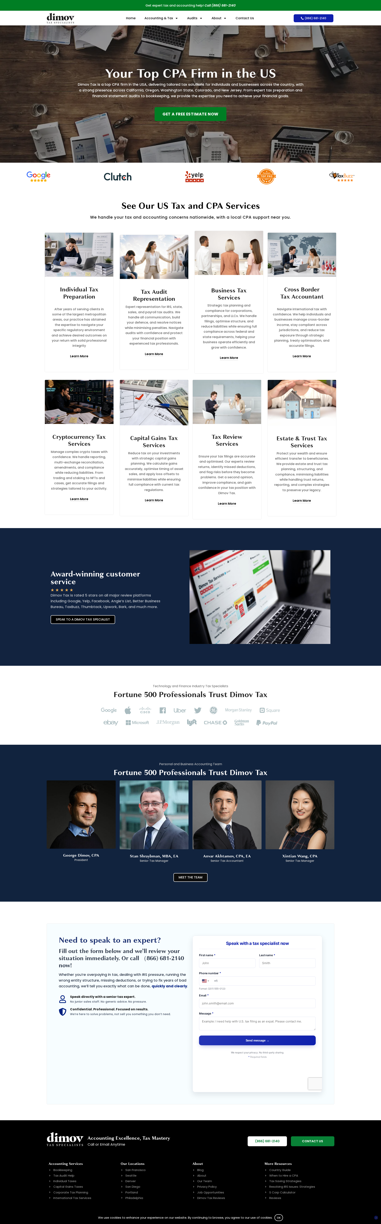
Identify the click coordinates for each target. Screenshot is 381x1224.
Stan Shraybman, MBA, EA (154, 856)
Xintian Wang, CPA (300, 856)
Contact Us (245, 18)
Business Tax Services (229, 294)
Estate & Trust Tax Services (301, 442)
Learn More (79, 356)
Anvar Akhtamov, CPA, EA (227, 856)
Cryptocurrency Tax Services (79, 440)
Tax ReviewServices (227, 440)
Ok (279, 1218)
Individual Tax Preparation (79, 293)
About (216, 18)
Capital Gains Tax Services (154, 441)
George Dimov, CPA (81, 855)
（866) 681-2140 (162, 958)
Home (131, 18)
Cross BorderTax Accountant (302, 293)
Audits (192, 18)
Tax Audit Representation (154, 295)
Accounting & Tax (158, 18)
